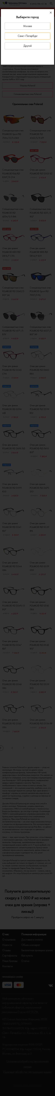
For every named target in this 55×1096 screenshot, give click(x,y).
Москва (27, 26)
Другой (28, 45)
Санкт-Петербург (27, 36)
